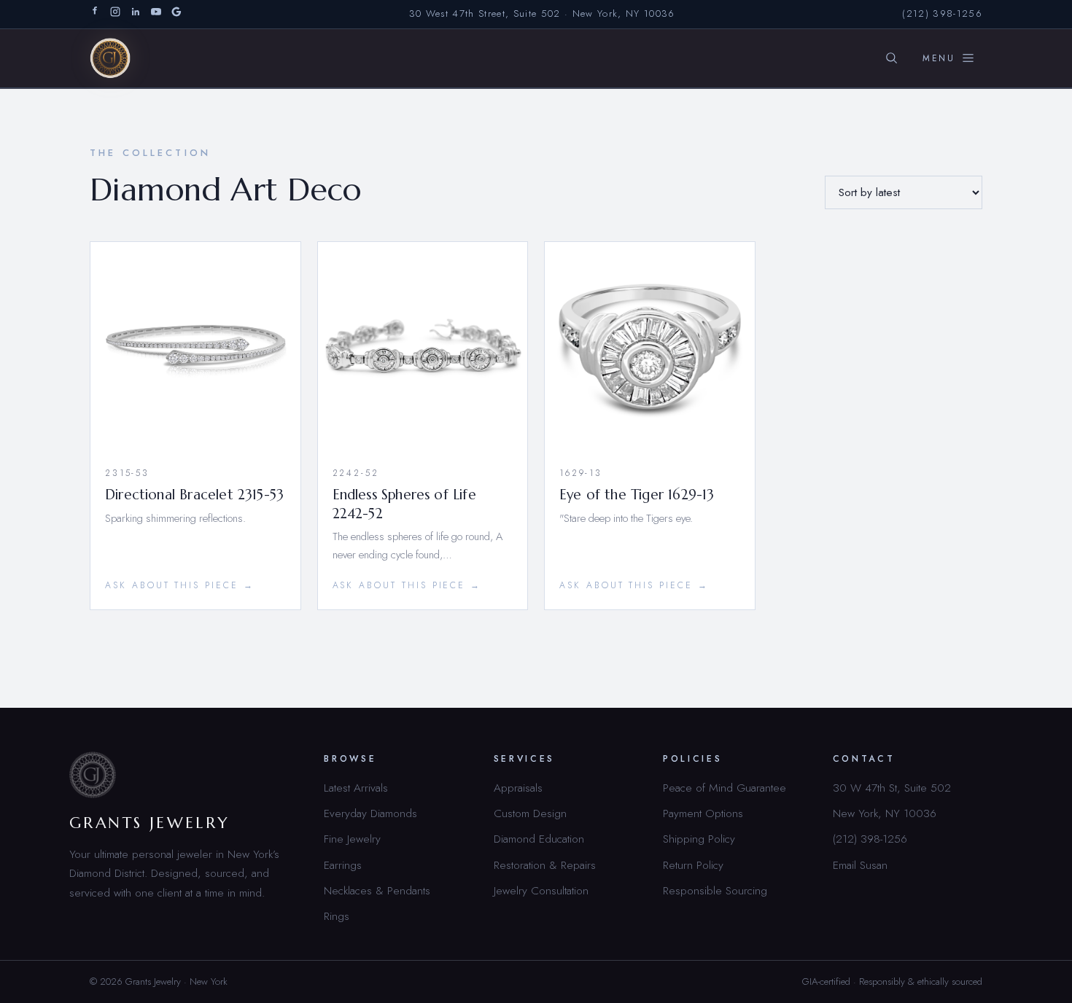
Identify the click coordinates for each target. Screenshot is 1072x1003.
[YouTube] (156, 14)
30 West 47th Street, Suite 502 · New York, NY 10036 (542, 13)
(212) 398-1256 (942, 13)
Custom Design (530, 813)
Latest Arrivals (356, 787)
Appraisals (518, 787)
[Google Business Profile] (176, 14)
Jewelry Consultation (541, 890)
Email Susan (860, 864)
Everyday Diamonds (370, 813)
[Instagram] (115, 14)
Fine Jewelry (352, 838)
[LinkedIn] (136, 14)
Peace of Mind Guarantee (724, 787)
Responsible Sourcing (715, 890)
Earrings (343, 864)
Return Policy (693, 864)
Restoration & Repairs (545, 864)
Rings (336, 916)
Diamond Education (539, 838)
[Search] (891, 58)
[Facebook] (95, 14)
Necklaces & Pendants (377, 890)
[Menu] (948, 58)
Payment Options (703, 813)
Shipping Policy (699, 838)
